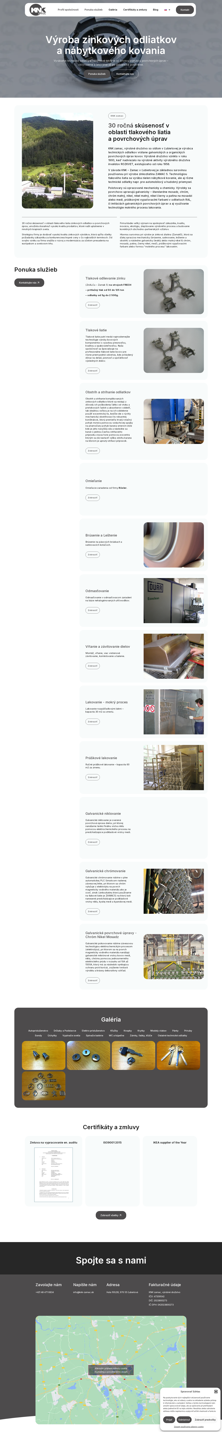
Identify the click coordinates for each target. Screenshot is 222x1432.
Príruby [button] (188, 1030)
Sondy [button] (38, 1035)
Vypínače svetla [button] (71, 1035)
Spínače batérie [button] (94, 1035)
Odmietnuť (184, 1419)
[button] (215, 1391)
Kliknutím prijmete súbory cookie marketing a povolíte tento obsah (111, 1370)
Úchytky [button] (52, 1035)
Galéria (113, 9)
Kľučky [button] (114, 1030)
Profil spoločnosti (68, 9)
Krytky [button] (141, 1030)
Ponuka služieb (94, 9)
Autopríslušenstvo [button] (38, 1030)
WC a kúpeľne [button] (116, 1035)
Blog (155, 9)
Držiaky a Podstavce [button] (65, 1030)
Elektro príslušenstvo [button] (93, 1030)
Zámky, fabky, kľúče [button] (141, 1035)
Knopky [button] (128, 1030)
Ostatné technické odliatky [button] (172, 1035)
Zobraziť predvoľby (205, 1419)
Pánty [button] (175, 1030)
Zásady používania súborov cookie (189, 1427)
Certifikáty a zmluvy (135, 9)
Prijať (169, 1419)
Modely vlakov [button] (158, 1030)
